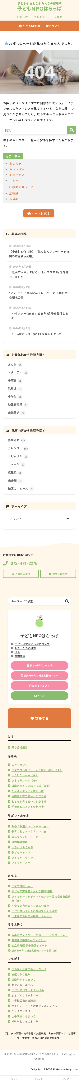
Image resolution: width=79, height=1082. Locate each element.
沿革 (17, 652)
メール (41, 695)
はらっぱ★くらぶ (22, 847)
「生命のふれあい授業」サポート (32, 916)
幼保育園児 (17, 404)
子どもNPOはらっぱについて (41, 26)
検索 (67, 601)
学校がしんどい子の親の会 (28, 807)
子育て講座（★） (22, 886)
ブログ (66, 1079)
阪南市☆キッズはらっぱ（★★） (32, 786)
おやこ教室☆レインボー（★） (30, 826)
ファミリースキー (22, 863)
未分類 (13, 199)
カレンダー (17, 169)
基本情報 (20, 656)
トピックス (17, 174)
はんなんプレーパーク (25, 837)
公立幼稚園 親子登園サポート (29, 945)
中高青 (14, 380)
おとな (14, 364)
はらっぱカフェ (40, 685)
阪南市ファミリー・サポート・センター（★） (40, 935)
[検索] (71, 130)
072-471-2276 (24, 563)
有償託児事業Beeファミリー (29, 940)
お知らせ (15, 163)
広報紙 (13, 193)
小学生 (14, 396)
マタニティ (17, 372)
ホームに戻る (40, 213)
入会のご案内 (22, 574)
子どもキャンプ (21, 852)
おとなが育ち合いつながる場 (29, 801)
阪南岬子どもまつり (24, 979)
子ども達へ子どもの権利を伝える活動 (34, 911)
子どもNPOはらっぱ (40, 665)
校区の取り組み (21, 974)
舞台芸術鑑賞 (20, 747)
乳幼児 (14, 388)
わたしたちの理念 (25, 648)
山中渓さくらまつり (24, 1016)
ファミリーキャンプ (24, 858)
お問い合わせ (59, 574)
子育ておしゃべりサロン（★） (30, 831)
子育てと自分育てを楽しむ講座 (30, 906)
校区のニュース (23, 187)
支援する (41, 718)
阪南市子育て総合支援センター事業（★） (35, 950)
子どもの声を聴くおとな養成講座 (32, 891)
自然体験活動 (20, 842)
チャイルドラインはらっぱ (28, 791)
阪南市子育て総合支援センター (40, 675)
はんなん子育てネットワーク (29, 969)
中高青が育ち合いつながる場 (29, 796)
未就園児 (16, 412)
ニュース (15, 180)
